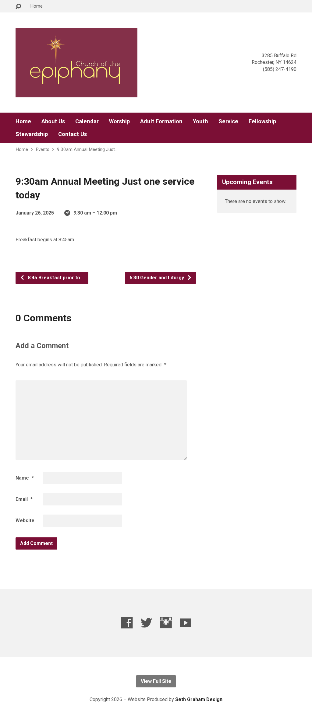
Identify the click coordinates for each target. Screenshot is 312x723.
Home (36, 6)
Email (24, 499)
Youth (200, 121)
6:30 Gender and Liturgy (157, 278)
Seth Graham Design (198, 699)
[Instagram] (166, 622)
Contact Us (72, 134)
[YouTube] (185, 622)
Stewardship (32, 134)
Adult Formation (161, 121)
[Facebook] (127, 622)
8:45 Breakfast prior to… (55, 278)
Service (228, 121)
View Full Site (156, 681)
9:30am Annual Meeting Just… (87, 149)
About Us (53, 121)
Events (42, 149)
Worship (119, 121)
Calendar (87, 121)
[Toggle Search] (18, 7)
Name (25, 478)
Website (25, 520)
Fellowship (262, 121)
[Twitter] (146, 622)
